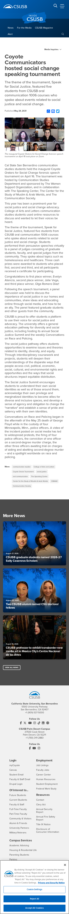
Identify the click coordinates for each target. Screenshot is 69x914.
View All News (11, 667)
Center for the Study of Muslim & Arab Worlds (30, 481)
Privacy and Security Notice (51, 882)
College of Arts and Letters (44, 467)
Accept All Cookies (34, 908)
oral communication (20, 476)
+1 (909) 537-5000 (34, 712)
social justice (42, 472)
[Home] (15, 6)
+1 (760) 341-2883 (35, 737)
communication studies (21, 467)
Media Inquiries (51, 49)
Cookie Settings (34, 889)
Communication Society (22, 486)
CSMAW (54, 481)
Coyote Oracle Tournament (23, 472)
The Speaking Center (39, 476)
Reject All (34, 898)
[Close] (65, 865)
